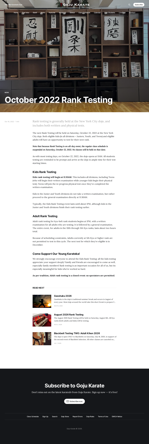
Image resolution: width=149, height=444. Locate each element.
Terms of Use (103, 416)
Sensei (72, 13)
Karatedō (62, 13)
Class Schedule (84, 13)
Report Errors (78, 416)
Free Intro (25, 13)
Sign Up (45, 416)
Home (16, 13)
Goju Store (65, 416)
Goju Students (109, 13)
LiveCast (122, 13)
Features (52, 13)
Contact (132, 13)
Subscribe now (76, 401)
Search (54, 416)
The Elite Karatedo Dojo (13, 5)
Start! (35, 13)
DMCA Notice (117, 416)
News (43, 13)
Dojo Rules (90, 416)
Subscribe (139, 5)
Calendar (97, 13)
